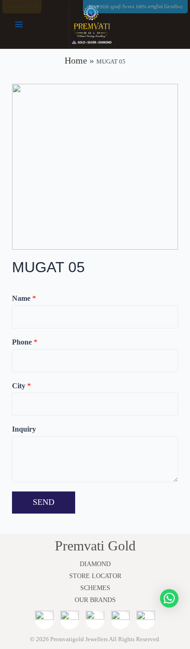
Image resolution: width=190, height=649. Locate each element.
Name (24, 298)
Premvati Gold (95, 545)
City (21, 386)
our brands (95, 599)
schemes (95, 588)
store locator (95, 576)
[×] (169, 598)
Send (43, 502)
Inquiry (24, 429)
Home (76, 60)
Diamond (95, 564)
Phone (24, 342)
